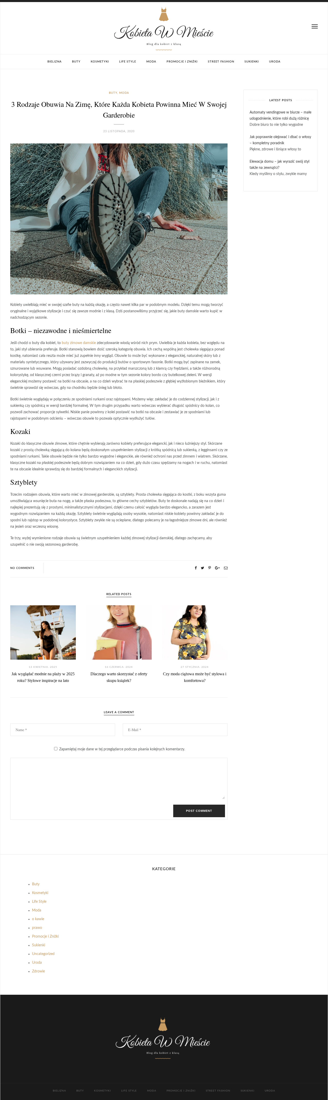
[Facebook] (196, 568)
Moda (151, 61)
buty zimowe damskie (79, 343)
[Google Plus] (217, 568)
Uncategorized (43, 954)
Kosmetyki (100, 61)
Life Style (127, 61)
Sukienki (251, 61)
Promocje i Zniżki (182, 61)
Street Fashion (221, 61)
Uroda (275, 61)
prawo (37, 928)
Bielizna (54, 61)
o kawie (38, 919)
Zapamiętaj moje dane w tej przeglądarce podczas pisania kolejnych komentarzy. (122, 749)
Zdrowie (38, 971)
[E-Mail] (226, 568)
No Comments (22, 568)
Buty (76, 61)
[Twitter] (202, 568)
